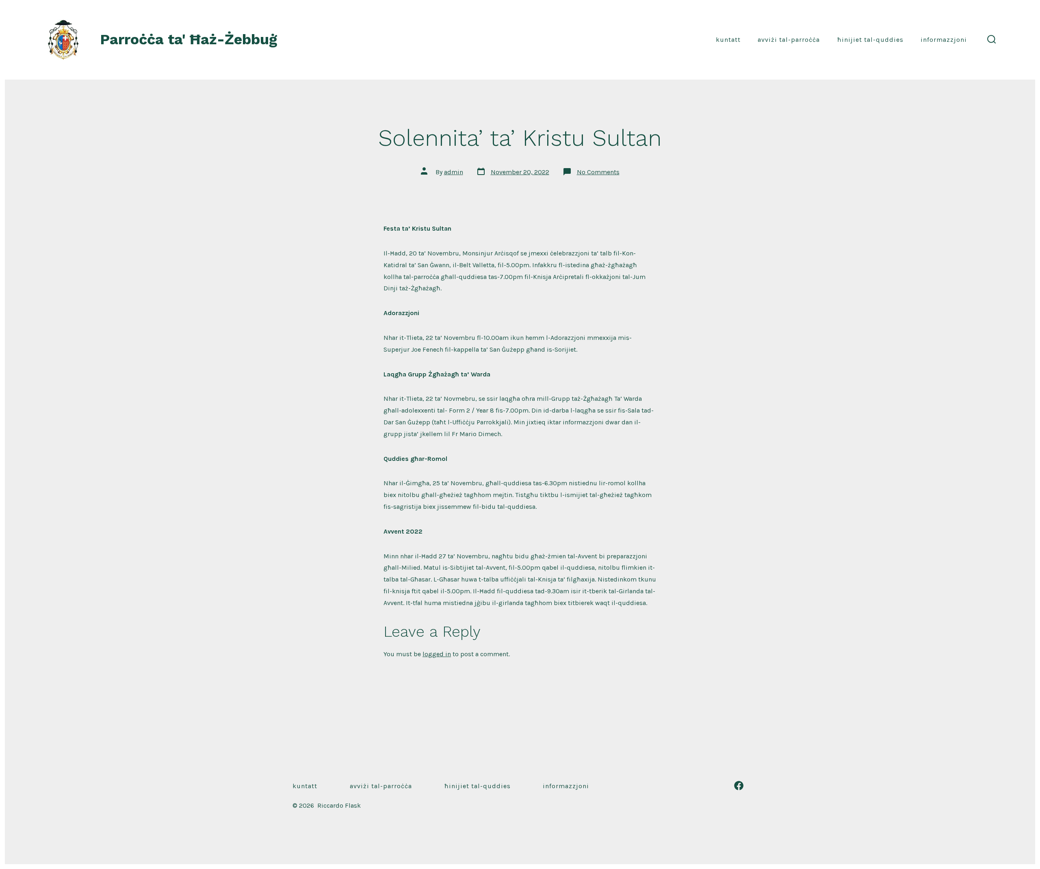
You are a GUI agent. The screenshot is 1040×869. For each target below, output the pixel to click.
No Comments (598, 172)
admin (453, 172)
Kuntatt (728, 39)
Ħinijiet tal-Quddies (870, 39)
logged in (436, 654)
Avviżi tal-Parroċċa (789, 39)
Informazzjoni (944, 39)
